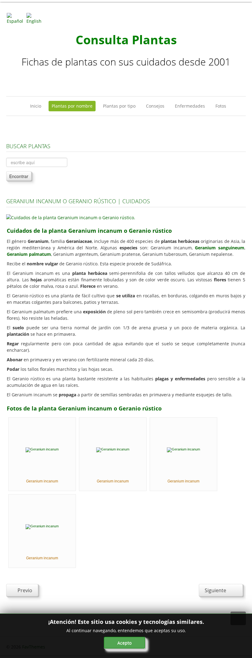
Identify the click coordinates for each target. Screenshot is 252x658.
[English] (35, 18)
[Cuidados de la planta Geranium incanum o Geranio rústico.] (70, 217)
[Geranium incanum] (42, 449)
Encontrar (18, 176)
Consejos (155, 106)
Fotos (220, 106)
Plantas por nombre (72, 106)
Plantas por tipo (119, 106)
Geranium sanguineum (219, 248)
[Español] (16, 18)
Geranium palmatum (29, 254)
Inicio (35, 106)
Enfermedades (190, 106)
